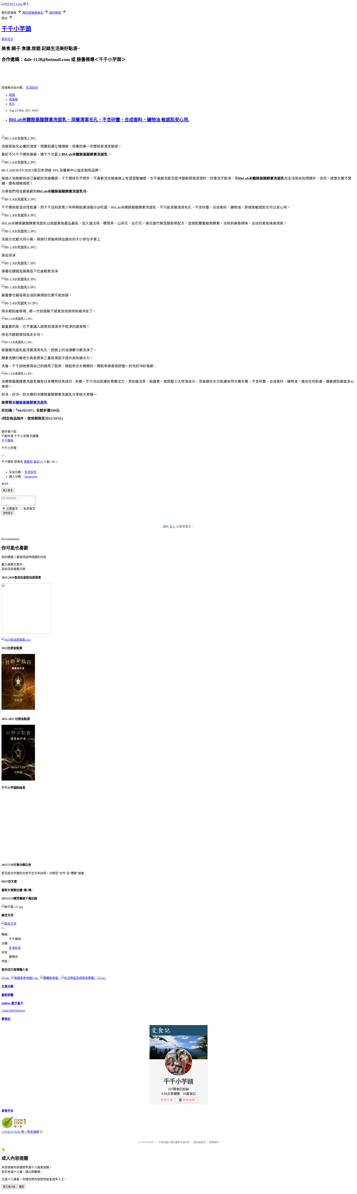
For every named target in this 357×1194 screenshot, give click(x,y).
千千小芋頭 (16, 28)
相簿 (12, 95)
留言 (36, 461)
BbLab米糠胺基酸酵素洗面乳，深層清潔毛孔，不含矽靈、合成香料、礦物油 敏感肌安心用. (99, 119)
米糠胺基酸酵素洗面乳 (29, 402)
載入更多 (8, 490)
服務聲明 (214, 1142)
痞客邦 (28, 461)
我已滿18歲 (9, 1186)
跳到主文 (7, 39)
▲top (4, 483)
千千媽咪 (7, 440)
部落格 (13, 99)
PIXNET (151, 1142)
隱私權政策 (199, 1142)
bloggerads (31, 476)
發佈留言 (8, 513)
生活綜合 (32, 87)
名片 (12, 104)
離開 (21, 1186)
